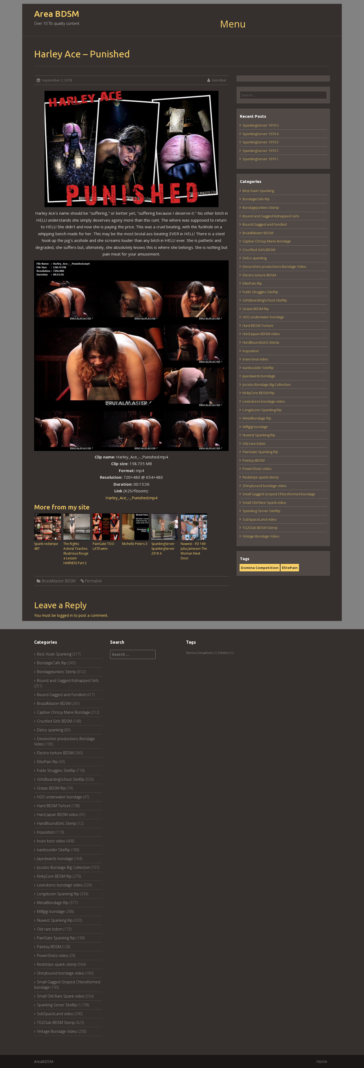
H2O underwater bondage (263, 317)
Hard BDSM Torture (257, 325)
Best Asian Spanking (258, 190)
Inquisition (250, 350)
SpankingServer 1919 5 (260, 125)
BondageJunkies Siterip (260, 207)
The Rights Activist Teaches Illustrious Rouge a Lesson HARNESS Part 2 (75, 553)
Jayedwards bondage (258, 376)
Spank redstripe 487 (46, 546)
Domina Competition (259, 567)
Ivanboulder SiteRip (258, 367)
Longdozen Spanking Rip (262, 409)
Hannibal (219, 80)
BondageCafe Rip (256, 199)
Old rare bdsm (253, 443)
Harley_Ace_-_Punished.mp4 (131, 497)
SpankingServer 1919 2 (260, 150)
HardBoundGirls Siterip (260, 342)
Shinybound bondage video (264, 485)
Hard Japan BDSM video (261, 333)
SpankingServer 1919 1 (260, 158)
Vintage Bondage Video (260, 536)
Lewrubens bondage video (263, 401)
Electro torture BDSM (259, 275)
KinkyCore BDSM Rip (258, 392)
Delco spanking (254, 258)
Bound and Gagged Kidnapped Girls (270, 216)
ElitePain (290, 567)
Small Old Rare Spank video (264, 502)
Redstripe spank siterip (260, 477)
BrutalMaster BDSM (58, 580)
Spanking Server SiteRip (261, 510)
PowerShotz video (257, 468)
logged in (65, 615)
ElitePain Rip (252, 283)
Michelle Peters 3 (134, 543)
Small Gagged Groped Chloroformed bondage (278, 494)
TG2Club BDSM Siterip (260, 527)
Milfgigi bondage (255, 426)
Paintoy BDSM (253, 460)
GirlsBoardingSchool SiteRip (264, 300)
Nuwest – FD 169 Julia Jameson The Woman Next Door (194, 550)
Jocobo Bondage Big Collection (266, 384)
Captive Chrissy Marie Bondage (266, 241)
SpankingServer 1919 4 (260, 133)
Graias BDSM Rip (255, 308)
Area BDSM (56, 13)
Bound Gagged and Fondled (264, 224)
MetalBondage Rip (256, 418)
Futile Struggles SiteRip (260, 291)
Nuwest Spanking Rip (258, 435)
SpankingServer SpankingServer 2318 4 (163, 548)
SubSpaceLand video (259, 519)
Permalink (93, 580)
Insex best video (255, 359)
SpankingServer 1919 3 (260, 142)
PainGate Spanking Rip (260, 451)
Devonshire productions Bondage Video (274, 266)
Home (322, 1061)
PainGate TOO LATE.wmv (103, 546)
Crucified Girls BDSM (258, 249)
